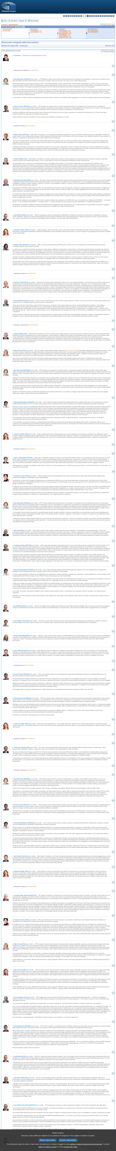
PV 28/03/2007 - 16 (35, 30)
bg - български (64, 16)
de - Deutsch (72, 16)
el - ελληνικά (77, 16)
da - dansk (70, 16)
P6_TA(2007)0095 (93, 30)
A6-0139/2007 (30, 273)
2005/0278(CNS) (13, 24)
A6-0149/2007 (31, 886)
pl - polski (100, 16)
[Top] (113, 66)
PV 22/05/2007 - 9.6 (64, 34)
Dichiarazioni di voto (65, 33)
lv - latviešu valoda (90, 16)
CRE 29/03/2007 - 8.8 (65, 32)
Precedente (14, 20)
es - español (66, 16)
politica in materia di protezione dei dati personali (86, 1144)
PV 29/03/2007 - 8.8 (64, 30)
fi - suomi (111, 16)
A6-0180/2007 (33, 70)
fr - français (81, 16)
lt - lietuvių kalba (92, 16)
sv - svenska (113, 16)
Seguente (21, 20)
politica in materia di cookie (47, 1147)
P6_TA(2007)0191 (93, 32)
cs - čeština (68, 16)
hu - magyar (94, 16)
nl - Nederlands (98, 16)
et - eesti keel (75, 16)
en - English (79, 16)
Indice (5, 20)
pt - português (103, 16)
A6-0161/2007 (28, 665)
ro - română (105, 16)
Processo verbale (108, 51)
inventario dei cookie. (71, 1147)
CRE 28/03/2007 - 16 (36, 32)
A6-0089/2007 (31, 770)
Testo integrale (34, 20)
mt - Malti (96, 16)
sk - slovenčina (107, 16)
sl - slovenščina (109, 16)
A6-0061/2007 (6, 30)
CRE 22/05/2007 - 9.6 (65, 36)
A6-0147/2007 (30, 126)
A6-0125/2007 (33, 325)
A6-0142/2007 (29, 738)
